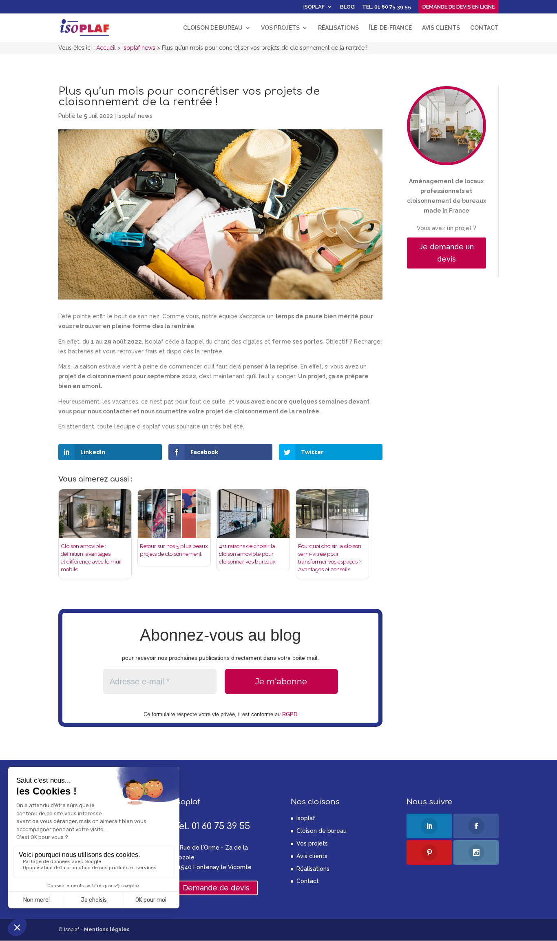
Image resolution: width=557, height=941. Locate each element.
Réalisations (338, 28)
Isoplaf (314, 7)
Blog (347, 7)
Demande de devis (216, 888)
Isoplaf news (135, 116)
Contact (484, 28)
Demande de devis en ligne (458, 7)
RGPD (289, 714)
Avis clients (441, 28)
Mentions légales (107, 929)
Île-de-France (390, 28)
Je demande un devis (446, 253)
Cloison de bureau (213, 28)
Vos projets (280, 28)
